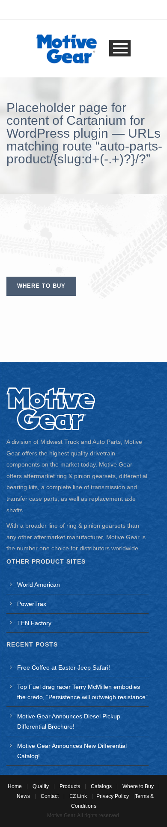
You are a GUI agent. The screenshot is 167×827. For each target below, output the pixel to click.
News (23, 796)
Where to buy (41, 286)
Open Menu (120, 48)
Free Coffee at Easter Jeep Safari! (63, 667)
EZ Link (78, 796)
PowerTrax (31, 603)
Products (70, 786)
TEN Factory (34, 623)
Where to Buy (138, 786)
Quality (41, 786)
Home (15, 786)
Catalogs (101, 786)
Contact (50, 796)
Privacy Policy (112, 796)
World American (38, 584)
